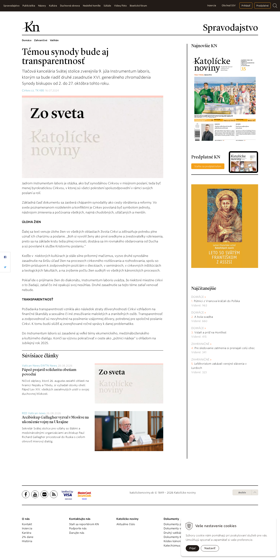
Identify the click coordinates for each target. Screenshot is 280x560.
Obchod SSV (229, 5)
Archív (242, 492)
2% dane (27, 536)
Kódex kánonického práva (181, 541)
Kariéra (26, 532)
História (27, 541)
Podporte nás (77, 528)
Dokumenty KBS (174, 536)
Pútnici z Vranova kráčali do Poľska (217, 301)
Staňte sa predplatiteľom (207, 166)
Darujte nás (76, 532)
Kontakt (27, 524)
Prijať (192, 548)
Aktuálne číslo (125, 524)
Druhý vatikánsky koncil (179, 532)
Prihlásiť (246, 5)
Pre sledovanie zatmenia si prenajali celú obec (225, 348)
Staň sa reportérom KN (84, 524)
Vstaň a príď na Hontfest (210, 332)
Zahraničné (200, 343)
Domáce (197, 296)
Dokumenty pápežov (177, 524)
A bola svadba (203, 316)
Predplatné (262, 5)
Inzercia (211, 5)
